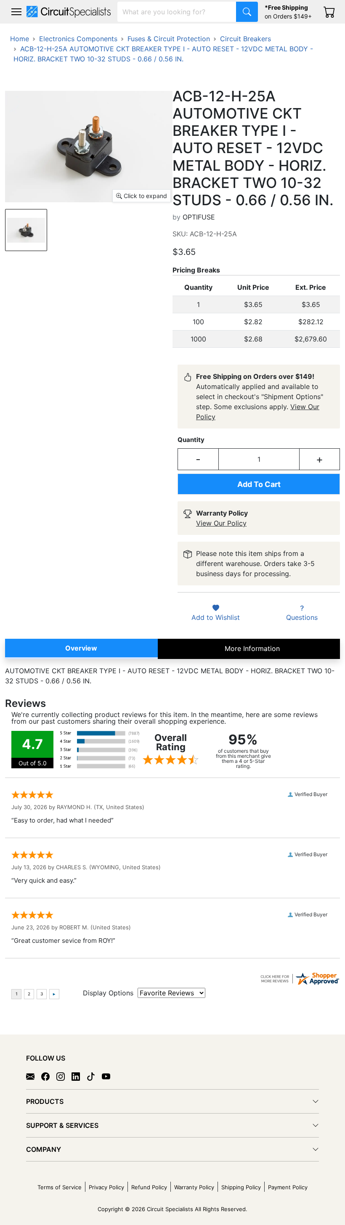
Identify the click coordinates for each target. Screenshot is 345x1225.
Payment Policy (288, 1187)
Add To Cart (259, 484)
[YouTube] (109, 1076)
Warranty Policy (194, 1187)
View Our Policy (221, 523)
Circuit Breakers (245, 38)
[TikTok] (94, 1076)
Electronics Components (78, 38)
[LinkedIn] (79, 1076)
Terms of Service (59, 1187)
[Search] (247, 12)
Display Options (108, 993)
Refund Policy (149, 1187)
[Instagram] (64, 1076)
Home (19, 38)
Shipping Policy (241, 1187)
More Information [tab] (252, 648)
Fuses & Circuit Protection (168, 38)
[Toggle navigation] (16, 12)
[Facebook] (48, 1076)
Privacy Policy (106, 1187)
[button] (16, 12)
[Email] (33, 1076)
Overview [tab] (81, 648)
